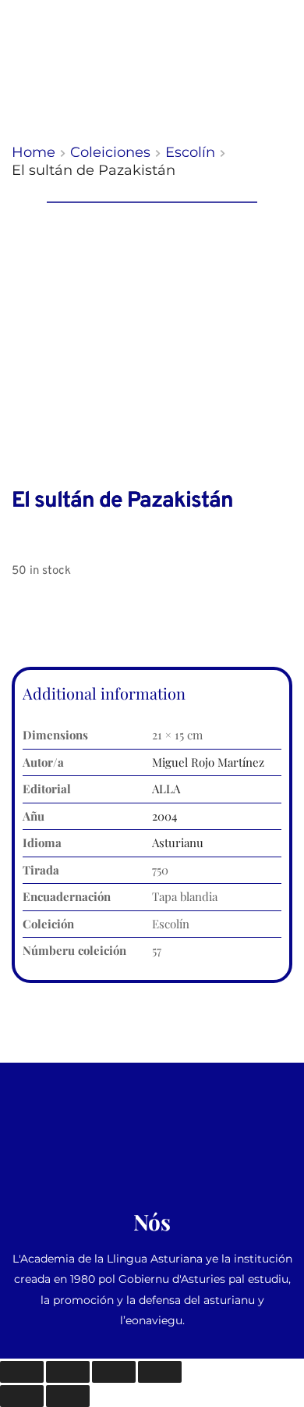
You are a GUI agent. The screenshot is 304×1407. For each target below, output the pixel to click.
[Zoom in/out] (22, 1372)
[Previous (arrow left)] (22, 1396)
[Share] (114, 1372)
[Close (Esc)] (160, 1372)
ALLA (166, 788)
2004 (164, 816)
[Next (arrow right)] (68, 1396)
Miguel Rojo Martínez (208, 762)
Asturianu (177, 842)
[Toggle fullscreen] (68, 1372)
